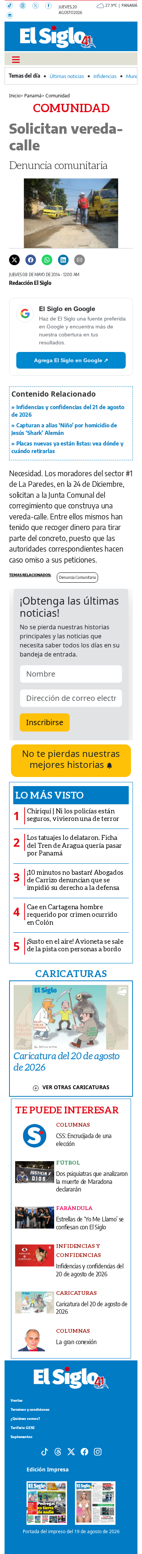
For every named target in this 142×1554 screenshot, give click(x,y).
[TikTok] (12, 6)
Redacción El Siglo (30, 282)
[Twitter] (14, 259)
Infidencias (105, 76)
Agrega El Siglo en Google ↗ (71, 360)
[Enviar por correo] (79, 259)
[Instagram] (12, 16)
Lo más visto (49, 794)
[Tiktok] (44, 1451)
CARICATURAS (70, 973)
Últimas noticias (67, 76)
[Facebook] (50, 6)
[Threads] (25, 6)
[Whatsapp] (47, 259)
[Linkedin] (63, 259)
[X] (38, 6)
